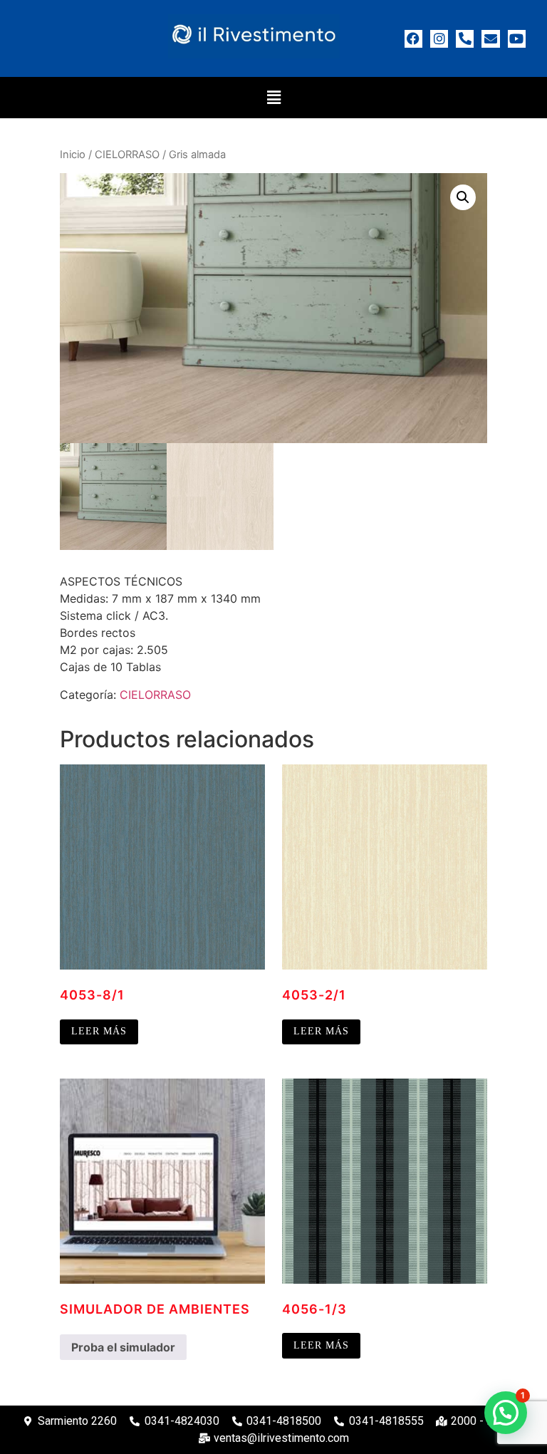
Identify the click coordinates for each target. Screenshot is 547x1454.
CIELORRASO (127, 154)
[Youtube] (517, 39)
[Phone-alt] (465, 39)
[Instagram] (439, 39)
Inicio (72, 154)
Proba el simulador (123, 1347)
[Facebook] (413, 39)
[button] (273, 97)
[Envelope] (490, 39)
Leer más (99, 1031)
